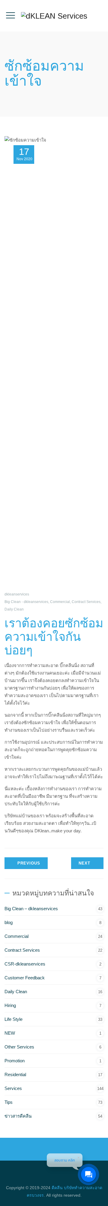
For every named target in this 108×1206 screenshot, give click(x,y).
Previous (28, 863)
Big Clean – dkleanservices (31, 908)
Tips (8, 1102)
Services (13, 1088)
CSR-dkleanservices (24, 963)
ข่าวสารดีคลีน (18, 1116)
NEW (9, 1033)
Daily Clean (14, 609)
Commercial (60, 602)
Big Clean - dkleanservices (26, 602)
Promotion (14, 1060)
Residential (15, 1074)
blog (8, 922)
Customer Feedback (24, 977)
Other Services (19, 1046)
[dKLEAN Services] (54, 16)
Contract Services (86, 602)
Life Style (13, 1019)
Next (84, 863)
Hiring (10, 1005)
